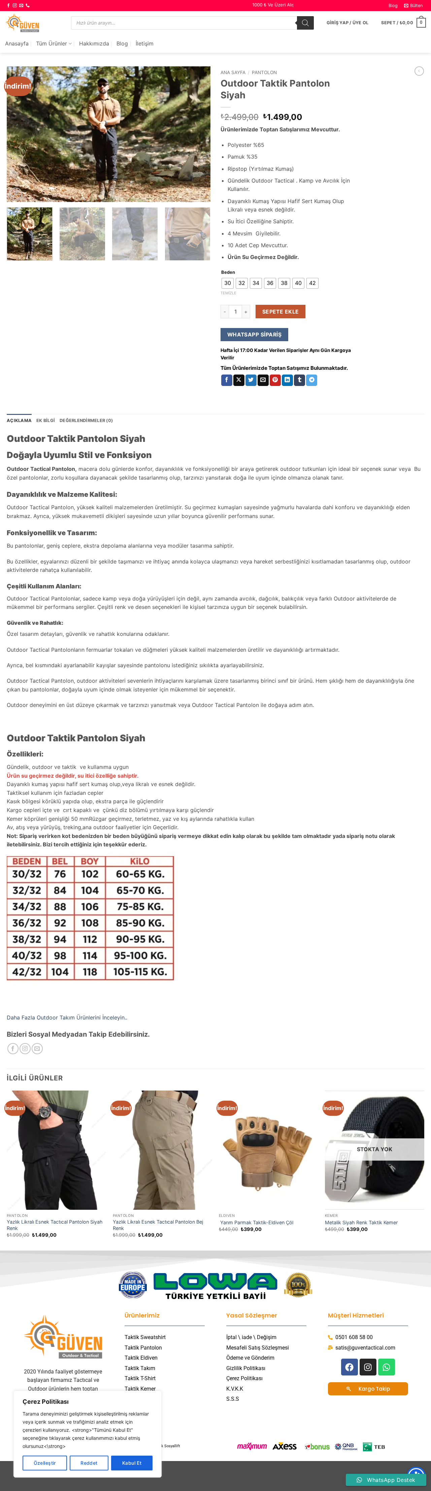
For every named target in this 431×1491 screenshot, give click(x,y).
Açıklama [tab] (19, 420)
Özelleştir (45, 1463)
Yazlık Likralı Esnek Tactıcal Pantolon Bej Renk (158, 1225)
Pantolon (264, 72)
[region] (87, 1434)
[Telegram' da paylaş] (311, 380)
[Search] (305, 23)
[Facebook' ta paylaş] (226, 380)
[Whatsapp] (386, 1367)
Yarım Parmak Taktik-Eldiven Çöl (256, 1222)
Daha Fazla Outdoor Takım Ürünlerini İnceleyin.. (67, 1017)
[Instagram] (368, 1367)
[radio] (227, 283)
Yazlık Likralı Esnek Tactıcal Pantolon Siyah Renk (55, 1225)
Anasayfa (17, 43)
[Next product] (419, 71)
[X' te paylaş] (238, 380)
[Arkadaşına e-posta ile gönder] (263, 380)
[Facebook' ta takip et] (8, 5)
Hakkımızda (94, 43)
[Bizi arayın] (28, 5)
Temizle (228, 293)
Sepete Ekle (280, 312)
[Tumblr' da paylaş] (299, 380)
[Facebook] (349, 1367)
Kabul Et (131, 1463)
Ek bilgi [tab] (45, 420)
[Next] (198, 134)
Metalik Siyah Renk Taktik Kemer (361, 1222)
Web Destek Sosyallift (161, 1446)
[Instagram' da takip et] (15, 5)
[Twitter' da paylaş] (251, 380)
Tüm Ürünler (51, 43)
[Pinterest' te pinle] (275, 380)
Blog (393, 5)
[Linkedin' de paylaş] (287, 380)
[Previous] (19, 134)
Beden (228, 272)
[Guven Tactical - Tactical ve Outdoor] (33, 22)
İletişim (145, 43)
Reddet (89, 1463)
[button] (413, 5)
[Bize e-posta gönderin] (21, 5)
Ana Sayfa (233, 72)
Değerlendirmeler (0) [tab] (86, 420)
